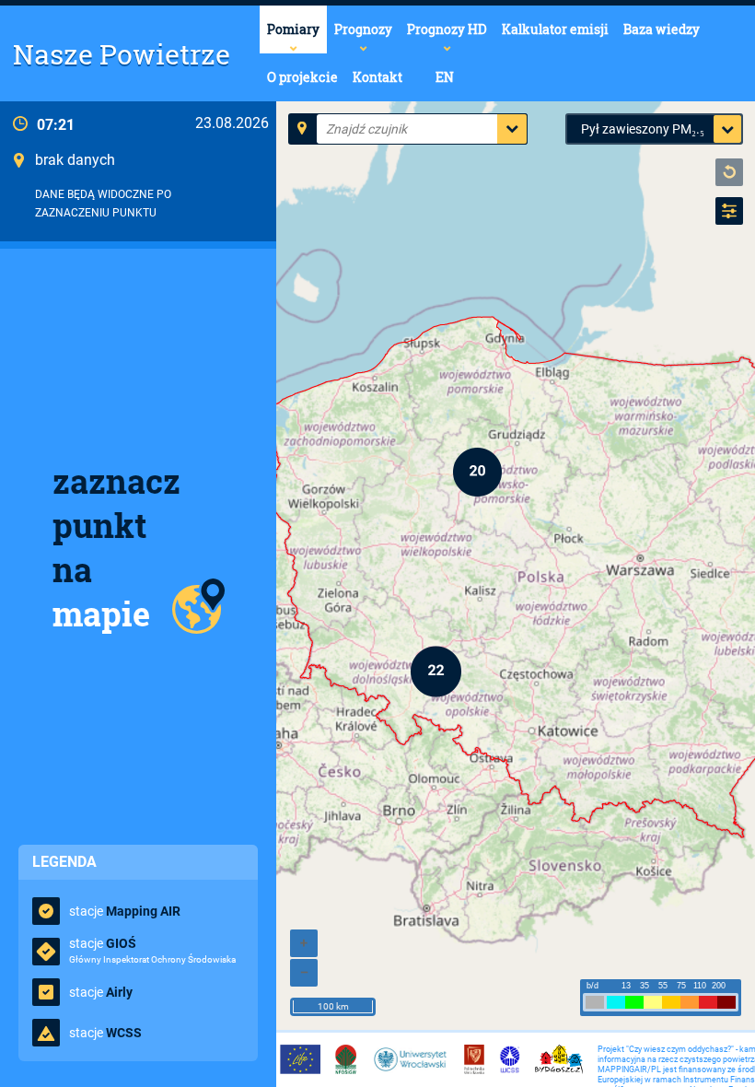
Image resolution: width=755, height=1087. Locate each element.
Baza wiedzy (661, 29)
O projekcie (302, 77)
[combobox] (327, 129)
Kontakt (377, 77)
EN (445, 77)
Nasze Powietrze (121, 54)
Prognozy (363, 29)
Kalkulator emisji (555, 29)
